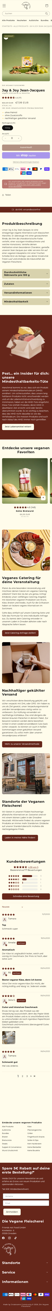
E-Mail (7, 659)
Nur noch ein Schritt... (26, 675)
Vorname (9, 639)
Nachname (10, 649)
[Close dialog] (47, 625)
